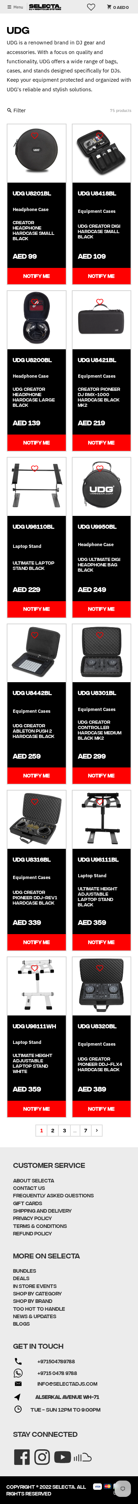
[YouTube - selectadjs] (58, 1452)
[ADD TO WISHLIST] (35, 135)
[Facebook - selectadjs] (17, 1452)
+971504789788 (56, 1361)
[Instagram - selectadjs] (37, 1452)
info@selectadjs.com (67, 1383)
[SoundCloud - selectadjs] (78, 1452)
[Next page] (97, 1130)
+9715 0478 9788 (57, 1373)
